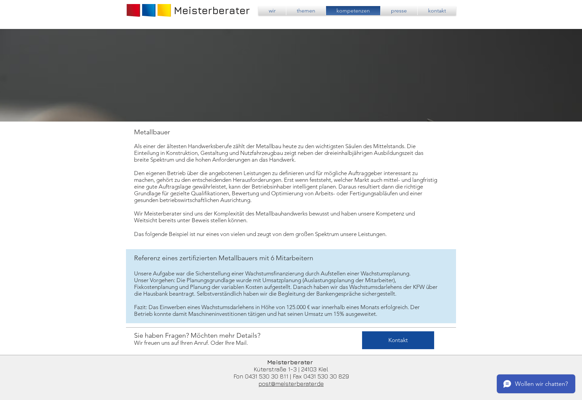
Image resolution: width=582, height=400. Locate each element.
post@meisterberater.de (291, 383)
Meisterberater (212, 10)
